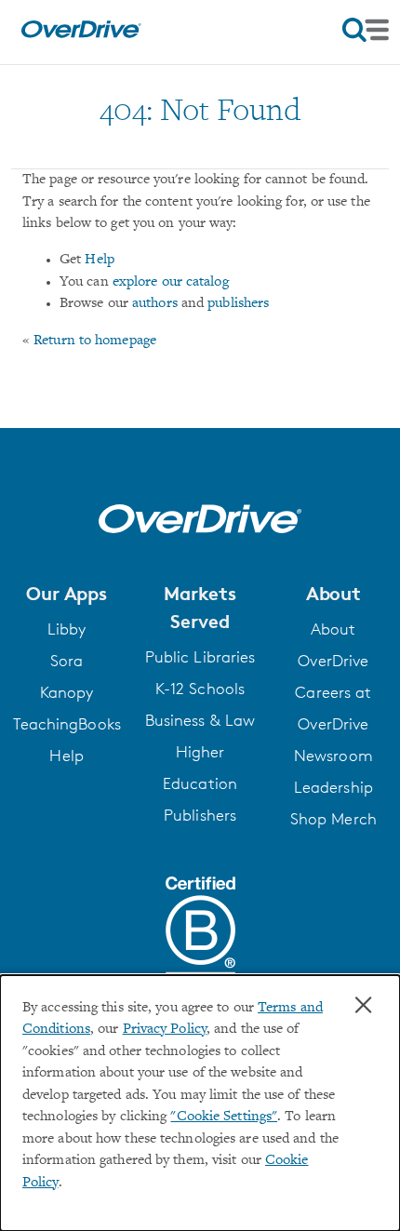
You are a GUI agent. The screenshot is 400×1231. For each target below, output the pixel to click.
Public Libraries (200, 657)
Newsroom (333, 755)
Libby (67, 629)
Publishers (200, 815)
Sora (66, 660)
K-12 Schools (200, 688)
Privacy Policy (165, 1030)
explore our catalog (171, 282)
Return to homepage (94, 341)
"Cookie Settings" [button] (223, 1117)
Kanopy (67, 692)
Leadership (333, 787)
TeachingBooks (67, 724)
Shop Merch (333, 819)
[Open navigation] (365, 29)
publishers (238, 304)
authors (155, 304)
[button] (66, 594)
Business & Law (200, 720)
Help (99, 260)
